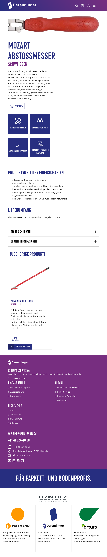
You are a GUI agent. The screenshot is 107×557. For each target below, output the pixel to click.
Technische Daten (21, 232)
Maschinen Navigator (20, 388)
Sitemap (14, 423)
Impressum (15, 415)
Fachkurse (62, 400)
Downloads (15, 396)
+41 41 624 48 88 (19, 441)
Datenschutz (16, 419)
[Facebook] (22, 460)
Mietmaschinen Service (68, 388)
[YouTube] (9, 460)
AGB (12, 410)
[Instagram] (18, 460)
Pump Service (63, 392)
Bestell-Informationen (24, 241)
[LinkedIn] (13, 460)
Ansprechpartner (18, 392)
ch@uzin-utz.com (21, 455)
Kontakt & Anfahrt (19, 378)
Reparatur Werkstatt (66, 396)
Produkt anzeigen (23, 347)
